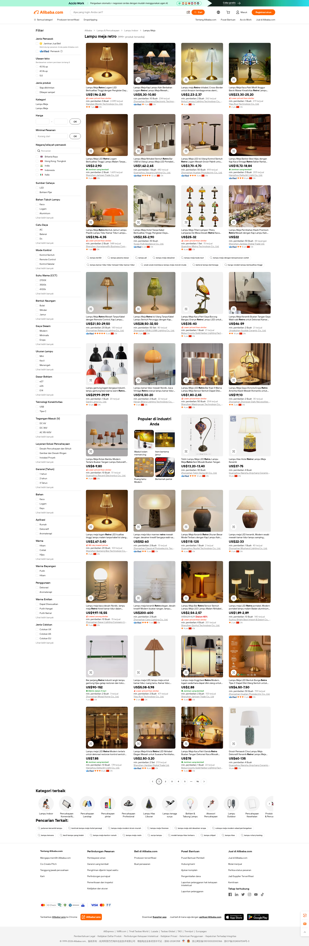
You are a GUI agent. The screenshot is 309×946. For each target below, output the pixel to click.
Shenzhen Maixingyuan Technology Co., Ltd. (202, 404)
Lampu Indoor (131, 30)
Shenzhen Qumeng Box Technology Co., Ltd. (107, 551)
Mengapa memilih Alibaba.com (55, 858)
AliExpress (108, 931)
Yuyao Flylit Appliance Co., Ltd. (149, 244)
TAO (180, 931)
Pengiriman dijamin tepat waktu (102, 870)
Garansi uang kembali (97, 864)
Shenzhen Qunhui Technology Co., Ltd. (200, 625)
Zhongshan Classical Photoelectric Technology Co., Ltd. (154, 548)
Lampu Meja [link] (149, 30)
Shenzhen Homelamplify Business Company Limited (107, 246)
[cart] (228, 12)
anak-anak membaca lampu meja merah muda (165, 265)
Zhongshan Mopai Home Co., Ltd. (102, 696)
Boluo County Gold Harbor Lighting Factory (202, 333)
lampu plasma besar (120, 258)
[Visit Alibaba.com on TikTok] (262, 894)
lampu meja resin (133, 835)
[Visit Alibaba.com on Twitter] (243, 894)
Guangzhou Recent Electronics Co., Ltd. (106, 475)
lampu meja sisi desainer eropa (192, 828)
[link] (305, 915)
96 (198, 781)
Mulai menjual (235, 864)
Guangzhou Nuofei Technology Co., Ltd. (201, 548)
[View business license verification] (183, 941)
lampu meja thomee (159, 828)
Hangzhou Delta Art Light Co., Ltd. (245, 175)
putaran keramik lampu (51, 828)
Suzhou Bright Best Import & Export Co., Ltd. (250, 619)
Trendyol (188, 931)
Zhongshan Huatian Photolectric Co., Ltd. (201, 172)
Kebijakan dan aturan (97, 888)
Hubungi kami (188, 864)
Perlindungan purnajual (98, 876)
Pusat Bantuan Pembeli (192, 858)
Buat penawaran (142, 864)
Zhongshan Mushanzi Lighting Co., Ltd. (248, 548)
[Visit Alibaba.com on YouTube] (256, 894)
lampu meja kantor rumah (105, 835)
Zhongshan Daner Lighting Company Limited (107, 622)
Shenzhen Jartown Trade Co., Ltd (102, 175)
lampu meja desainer (165, 258)
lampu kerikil (95, 258)
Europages (201, 931)
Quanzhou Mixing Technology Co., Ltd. (200, 246)
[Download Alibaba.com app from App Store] (234, 917)
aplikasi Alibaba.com (210, 917)
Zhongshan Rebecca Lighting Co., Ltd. (105, 330)
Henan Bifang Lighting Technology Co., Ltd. (154, 401)
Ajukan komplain (189, 870)
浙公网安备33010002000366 (207, 941)
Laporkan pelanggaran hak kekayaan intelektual (199, 884)
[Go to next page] (204, 781)
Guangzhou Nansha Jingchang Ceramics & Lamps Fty (250, 473)
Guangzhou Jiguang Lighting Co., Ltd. (152, 172)
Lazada (154, 931)
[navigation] (58, 406)
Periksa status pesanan (239, 870)
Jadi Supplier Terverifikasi (241, 876)
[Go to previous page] (152, 781)
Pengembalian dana (191, 876)
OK (75, 121)
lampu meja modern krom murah (126, 828)
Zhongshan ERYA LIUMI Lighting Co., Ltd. (154, 330)
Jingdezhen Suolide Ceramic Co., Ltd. (247, 330)
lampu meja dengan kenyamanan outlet (231, 258)
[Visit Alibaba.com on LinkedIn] (237, 894)
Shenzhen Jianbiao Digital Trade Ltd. (247, 244)
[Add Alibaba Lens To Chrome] (91, 917)
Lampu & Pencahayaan (108, 30)
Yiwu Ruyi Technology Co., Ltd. (244, 104)
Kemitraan (233, 882)
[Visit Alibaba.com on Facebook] (230, 894)
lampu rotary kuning (253, 835)
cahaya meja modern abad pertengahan (233, 828)
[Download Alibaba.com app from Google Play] (258, 917)
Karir (42, 876)
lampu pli (142, 258)
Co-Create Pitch (48, 864)
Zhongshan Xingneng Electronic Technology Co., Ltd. (154, 101)
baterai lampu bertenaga (207, 265)
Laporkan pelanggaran (192, 891)
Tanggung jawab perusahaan (54, 870)
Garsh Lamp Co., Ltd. (96, 401)
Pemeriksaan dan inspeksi (100, 882)
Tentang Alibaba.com (51, 851)
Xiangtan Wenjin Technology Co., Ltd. (104, 104)
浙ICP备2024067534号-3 (236, 941)
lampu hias (230, 835)
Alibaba (88, 30)
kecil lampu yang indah (73, 835)
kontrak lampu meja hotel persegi (86, 828)
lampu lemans (47, 835)
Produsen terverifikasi (145, 858)
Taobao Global (168, 931)
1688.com (121, 931)
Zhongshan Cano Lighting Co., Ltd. (151, 619)
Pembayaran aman (96, 858)
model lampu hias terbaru (183, 835)
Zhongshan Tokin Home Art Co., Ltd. (199, 473)
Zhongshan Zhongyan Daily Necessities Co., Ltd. (250, 401)
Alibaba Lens (59, 917)
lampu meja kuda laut (194, 258)
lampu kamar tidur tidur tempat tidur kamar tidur (112, 265)
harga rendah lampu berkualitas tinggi (245, 265)
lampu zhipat (210, 835)
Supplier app (160, 917)
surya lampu (156, 835)
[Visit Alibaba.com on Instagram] (249, 894)
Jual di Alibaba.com (237, 858)
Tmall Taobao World (138, 931)
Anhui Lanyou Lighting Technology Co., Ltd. (202, 101)
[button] (188, 12)
